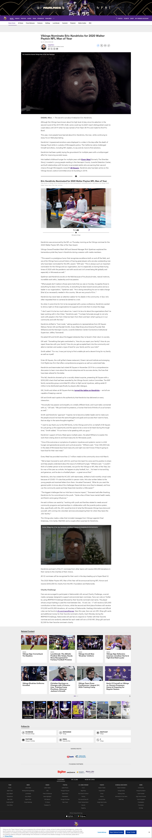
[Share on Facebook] (98, 46)
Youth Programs (141, 799)
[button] (76, 83)
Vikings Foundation (140, 790)
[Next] (89, 230)
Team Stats (9, 799)
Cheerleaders (65, 796)
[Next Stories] (128, 710)
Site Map (141, 808)
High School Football (141, 796)
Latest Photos (65, 787)
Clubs (101, 805)
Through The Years (65, 799)
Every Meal (86, 159)
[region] (76, 832)
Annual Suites (102, 799)
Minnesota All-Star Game (121, 796)
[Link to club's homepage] (5, 18)
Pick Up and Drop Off (83, 799)
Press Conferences (47, 793)
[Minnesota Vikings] (76, 824)
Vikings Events (121, 790)
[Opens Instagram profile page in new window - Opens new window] (54, 49)
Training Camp (121, 793)
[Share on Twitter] (101, 46)
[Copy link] (108, 45)
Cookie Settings (102, 832)
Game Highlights (47, 796)
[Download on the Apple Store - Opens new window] (69, 816)
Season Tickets (101, 787)
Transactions (10, 796)
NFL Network (47, 799)
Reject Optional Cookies (116, 832)
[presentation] (130, 696)
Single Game (102, 790)
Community (141, 787)
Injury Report (10, 793)
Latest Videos (47, 787)
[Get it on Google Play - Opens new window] (81, 817)
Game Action (65, 793)
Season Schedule (121, 787)
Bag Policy (83, 790)
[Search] (116, 18)
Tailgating (83, 808)
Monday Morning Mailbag (28, 790)
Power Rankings (28, 802)
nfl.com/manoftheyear (65, 611)
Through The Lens (65, 790)
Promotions (141, 805)
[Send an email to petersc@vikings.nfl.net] (57, 49)
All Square (74, 168)
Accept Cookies (131, 832)
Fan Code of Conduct (83, 793)
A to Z (83, 787)
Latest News (28, 787)
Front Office (10, 805)
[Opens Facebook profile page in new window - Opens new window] (49, 49)
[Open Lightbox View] (76, 213)
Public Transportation (83, 802)
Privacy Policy (9, 836)
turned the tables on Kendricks (87, 390)
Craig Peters (51, 44)
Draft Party (121, 799)
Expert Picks (28, 799)
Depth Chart (10, 790)
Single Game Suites (102, 802)
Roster (9, 787)
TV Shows (47, 802)
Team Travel (65, 802)
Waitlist (102, 796)
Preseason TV (47, 805)
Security (83, 805)
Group (101, 793)
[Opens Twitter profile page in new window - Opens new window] (52, 49)
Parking (83, 796)
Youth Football (140, 793)
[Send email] (105, 46)
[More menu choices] (53, 18)
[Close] (149, 832)
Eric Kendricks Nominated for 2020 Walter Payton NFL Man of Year (74, 181)
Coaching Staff (9, 802)
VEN (47, 790)
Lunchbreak (28, 793)
